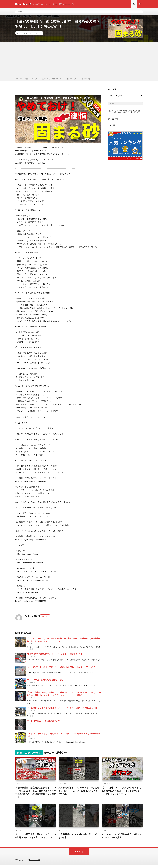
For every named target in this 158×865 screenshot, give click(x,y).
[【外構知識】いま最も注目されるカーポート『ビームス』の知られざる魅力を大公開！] (20, 712)
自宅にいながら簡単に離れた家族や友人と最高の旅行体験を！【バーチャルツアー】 (125, 111)
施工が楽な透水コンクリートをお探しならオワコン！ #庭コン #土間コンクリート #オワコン (79, 790)
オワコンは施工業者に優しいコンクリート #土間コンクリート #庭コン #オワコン (35, 836)
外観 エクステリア (34, 33)
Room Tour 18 (34, 860)
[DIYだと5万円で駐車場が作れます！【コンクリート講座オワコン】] (20, 658)
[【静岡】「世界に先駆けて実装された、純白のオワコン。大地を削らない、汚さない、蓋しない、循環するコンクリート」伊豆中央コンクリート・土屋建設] (20, 696)
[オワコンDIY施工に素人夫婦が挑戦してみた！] (20, 683)
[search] (141, 11)
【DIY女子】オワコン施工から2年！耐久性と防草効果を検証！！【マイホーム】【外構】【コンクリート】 (121, 790)
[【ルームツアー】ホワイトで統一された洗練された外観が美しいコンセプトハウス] (20, 671)
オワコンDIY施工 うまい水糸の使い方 (43, 721)
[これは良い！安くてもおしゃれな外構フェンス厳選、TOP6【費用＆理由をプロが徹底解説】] (20, 737)
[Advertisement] (79, 60)
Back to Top (79, 852)
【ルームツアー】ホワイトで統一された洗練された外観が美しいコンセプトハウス (61, 667)
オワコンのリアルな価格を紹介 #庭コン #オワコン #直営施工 (121, 836)
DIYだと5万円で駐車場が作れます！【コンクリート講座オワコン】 (55, 654)
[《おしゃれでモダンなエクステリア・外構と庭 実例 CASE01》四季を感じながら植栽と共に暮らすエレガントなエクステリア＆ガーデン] (20, 642)
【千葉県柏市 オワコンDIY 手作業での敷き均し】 (78, 836)
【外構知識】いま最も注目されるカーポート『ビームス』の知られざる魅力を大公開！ (63, 708)
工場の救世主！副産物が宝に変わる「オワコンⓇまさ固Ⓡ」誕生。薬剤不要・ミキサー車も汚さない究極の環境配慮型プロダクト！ (35, 792)
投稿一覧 (44, 616)
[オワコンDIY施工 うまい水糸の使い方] (20, 724)
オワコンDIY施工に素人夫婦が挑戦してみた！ (46, 679)
